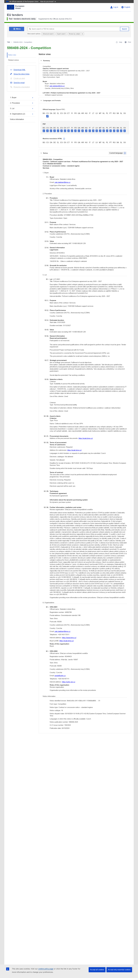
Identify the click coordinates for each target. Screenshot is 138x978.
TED (8, 42)
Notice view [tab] (12, 55)
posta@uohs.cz (60, 675)
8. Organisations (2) (17, 114)
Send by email (19, 83)
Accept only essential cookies (119, 970)
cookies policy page (45, 969)
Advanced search (48, 34)
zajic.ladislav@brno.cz (57, 86)
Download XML (19, 70)
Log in (115, 7)
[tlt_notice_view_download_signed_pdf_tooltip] (47, 116)
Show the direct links (21, 74)
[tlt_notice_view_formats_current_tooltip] (125, 153)
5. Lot (12, 108)
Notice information (17, 119)
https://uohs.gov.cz (68, 682)
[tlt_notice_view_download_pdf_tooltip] (44, 130)
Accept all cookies (97, 970)
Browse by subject (75, 34)
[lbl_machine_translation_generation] (64, 139)
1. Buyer (13, 97)
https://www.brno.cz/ (69, 638)
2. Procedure (15, 103)
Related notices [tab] (13, 60)
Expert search (61, 34)
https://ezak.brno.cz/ (85, 438)
